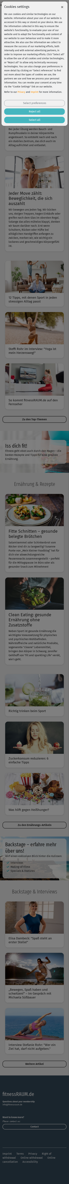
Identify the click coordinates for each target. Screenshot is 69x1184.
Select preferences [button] (34, 103)
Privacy (21, 92)
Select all (34, 119)
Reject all (34, 111)
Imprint (34, 92)
